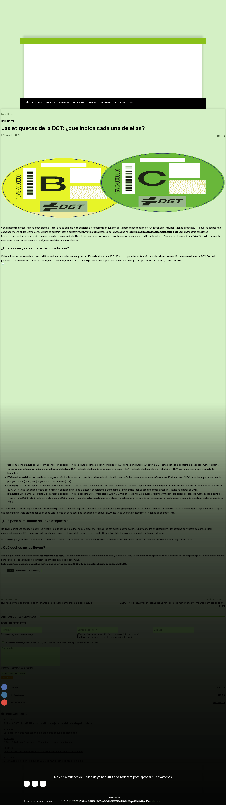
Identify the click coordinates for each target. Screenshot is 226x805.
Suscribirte (219, 702)
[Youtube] (43, 784)
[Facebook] (27, 784)
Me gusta (220, 687)
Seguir (221, 695)
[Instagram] (35, 784)
